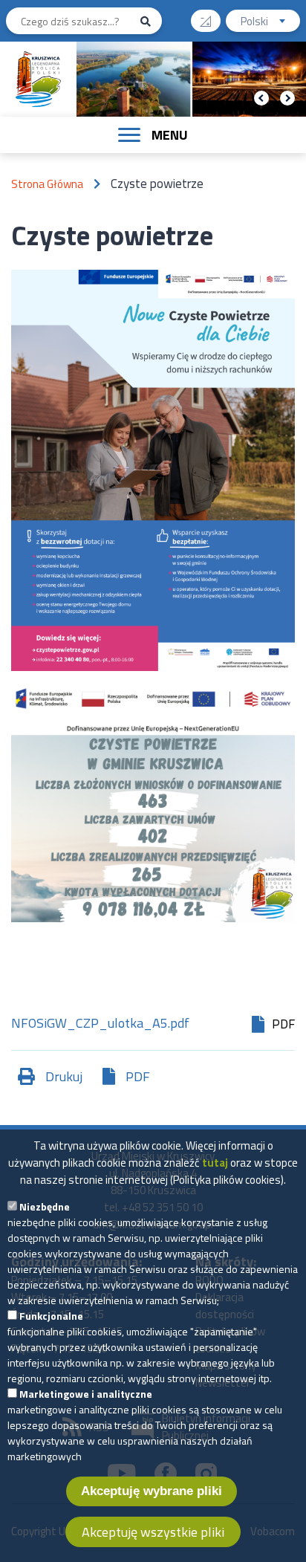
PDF (138, 1076)
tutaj (215, 1162)
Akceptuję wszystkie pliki (153, 1532)
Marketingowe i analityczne (85, 1393)
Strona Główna (47, 183)
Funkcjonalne (51, 1315)
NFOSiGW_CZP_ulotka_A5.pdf (100, 1024)
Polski (270, 22)
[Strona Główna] (39, 79)
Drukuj (63, 1076)
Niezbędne (44, 1206)
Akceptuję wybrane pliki (151, 1491)
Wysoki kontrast (206, 21)
